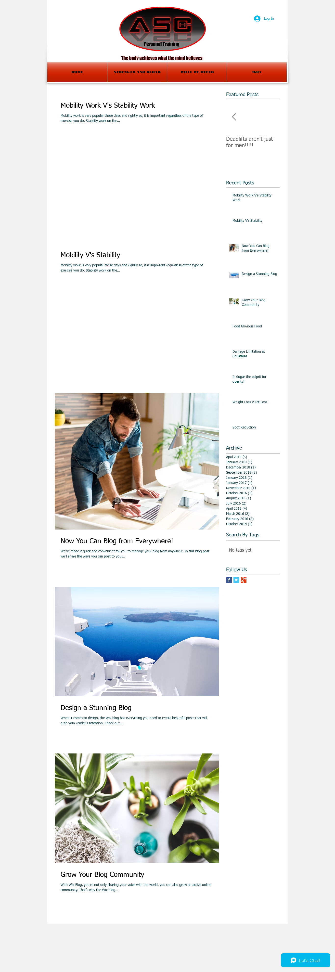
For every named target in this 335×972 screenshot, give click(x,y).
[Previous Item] (234, 117)
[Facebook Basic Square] (229, 580)
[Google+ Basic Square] (243, 580)
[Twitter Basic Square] (236, 580)
